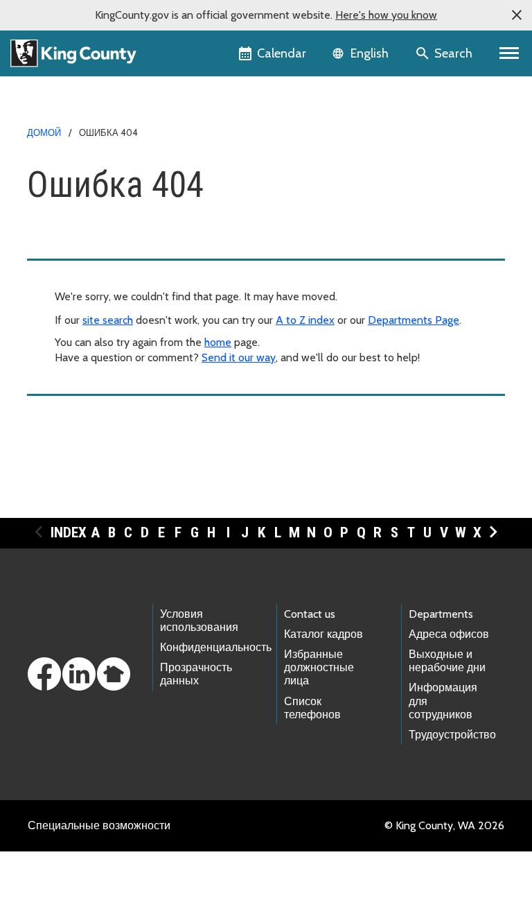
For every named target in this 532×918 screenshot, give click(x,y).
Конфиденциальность (216, 647)
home (217, 342)
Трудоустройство (452, 734)
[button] (517, 15)
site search (107, 320)
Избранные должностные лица (319, 667)
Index (69, 532)
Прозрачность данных (196, 674)
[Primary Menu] (509, 53)
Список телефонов (312, 708)
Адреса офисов (449, 634)
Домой (44, 132)
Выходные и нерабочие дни (447, 661)
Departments (441, 614)
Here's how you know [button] (386, 14)
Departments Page (413, 320)
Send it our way (239, 357)
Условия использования (199, 620)
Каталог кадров (323, 634)
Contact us (309, 614)
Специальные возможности (99, 825)
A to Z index (305, 320)
